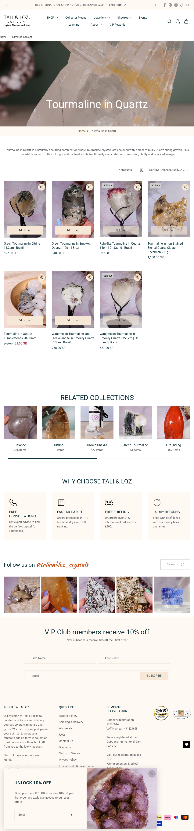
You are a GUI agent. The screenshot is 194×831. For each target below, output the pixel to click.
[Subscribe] (71, 815)
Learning (73, 24)
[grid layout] (141, 170)
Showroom (124, 17)
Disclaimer (66, 747)
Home (3, 36)
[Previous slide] (6, 5)
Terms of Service (69, 753)
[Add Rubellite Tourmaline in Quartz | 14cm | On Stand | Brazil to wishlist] (137, 186)
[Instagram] (176, 5)
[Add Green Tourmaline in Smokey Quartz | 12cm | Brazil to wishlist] (89, 186)
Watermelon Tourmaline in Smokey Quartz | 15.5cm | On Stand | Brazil (119, 338)
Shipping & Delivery (71, 722)
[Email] (187, 5)
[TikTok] (182, 5)
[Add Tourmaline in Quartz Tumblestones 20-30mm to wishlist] (41, 276)
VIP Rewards (117, 24)
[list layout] (137, 170)
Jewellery (100, 17)
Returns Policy (68, 716)
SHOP (50, 17)
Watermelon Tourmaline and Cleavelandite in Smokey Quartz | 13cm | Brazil (73, 338)
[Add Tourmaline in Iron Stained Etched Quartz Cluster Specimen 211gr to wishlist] (184, 186)
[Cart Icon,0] (186, 21)
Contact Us (66, 741)
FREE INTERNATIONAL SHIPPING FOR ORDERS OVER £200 (69, 4)
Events (143, 17)
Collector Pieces (75, 17)
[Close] (152, 774)
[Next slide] (155, 5)
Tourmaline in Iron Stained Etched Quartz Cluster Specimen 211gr (165, 248)
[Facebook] (164, 5)
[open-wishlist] (186, 744)
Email (22, 814)
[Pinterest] (170, 5)
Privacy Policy (68, 760)
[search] (169, 21)
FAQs (62, 734)
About (94, 24)
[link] (175, 564)
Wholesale (65, 728)
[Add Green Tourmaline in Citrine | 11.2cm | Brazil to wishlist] (41, 186)
